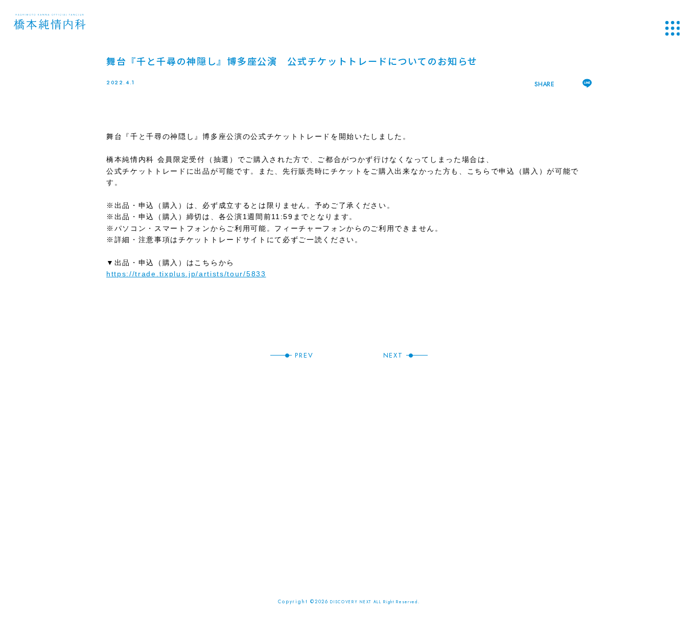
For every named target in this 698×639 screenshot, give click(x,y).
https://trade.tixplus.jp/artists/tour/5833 (186, 274)
